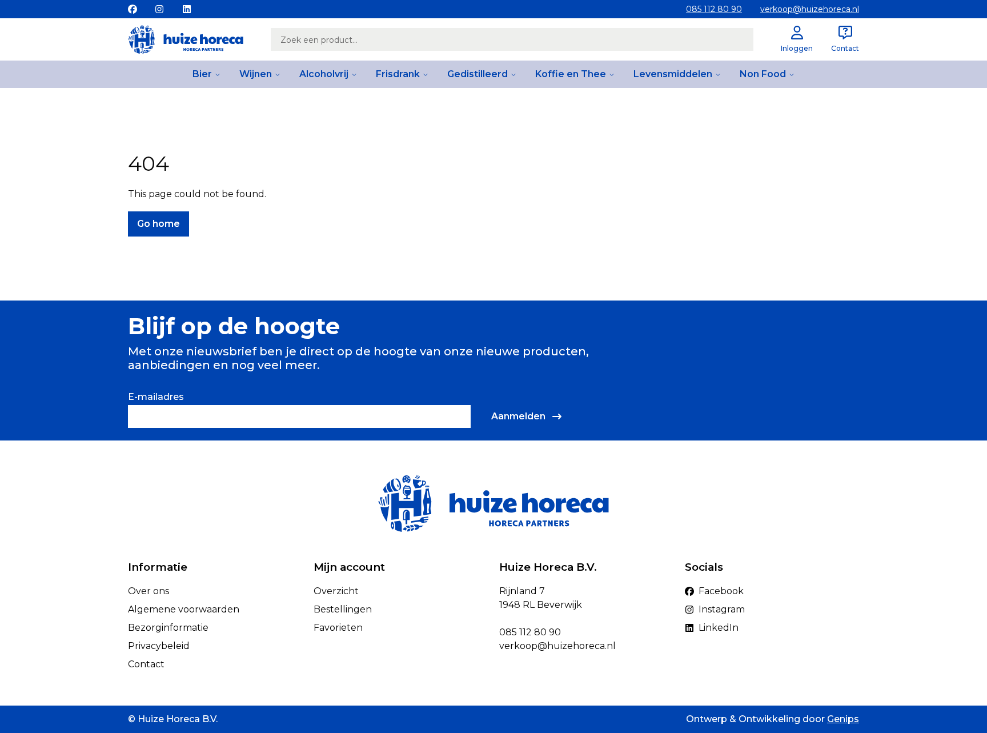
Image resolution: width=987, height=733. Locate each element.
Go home (158, 223)
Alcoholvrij (323, 74)
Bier (202, 74)
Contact (146, 664)
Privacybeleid (159, 645)
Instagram (722, 609)
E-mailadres (156, 396)
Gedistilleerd (477, 74)
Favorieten (338, 627)
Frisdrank (398, 74)
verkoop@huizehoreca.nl (809, 9)
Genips (843, 719)
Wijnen (255, 74)
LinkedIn (719, 627)
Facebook (721, 591)
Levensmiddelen (672, 74)
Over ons (148, 591)
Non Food (763, 74)
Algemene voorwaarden (183, 609)
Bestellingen (343, 609)
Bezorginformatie (168, 627)
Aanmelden (518, 416)
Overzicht (336, 591)
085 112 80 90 (714, 9)
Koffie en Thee (570, 74)
